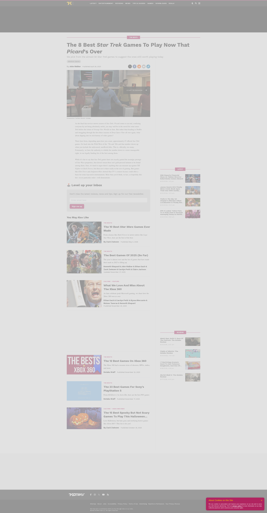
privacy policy (237, 506)
